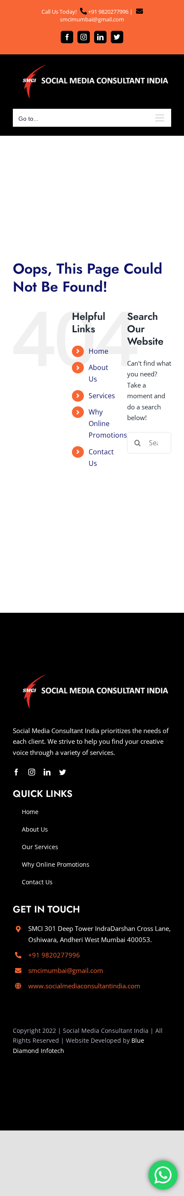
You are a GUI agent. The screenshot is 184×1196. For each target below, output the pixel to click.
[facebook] (16, 772)
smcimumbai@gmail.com (92, 19)
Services (102, 395)
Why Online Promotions (108, 423)
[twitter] (62, 772)
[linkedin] (47, 772)
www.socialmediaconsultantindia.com (84, 985)
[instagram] (31, 772)
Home (98, 351)
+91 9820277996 (107, 11)
